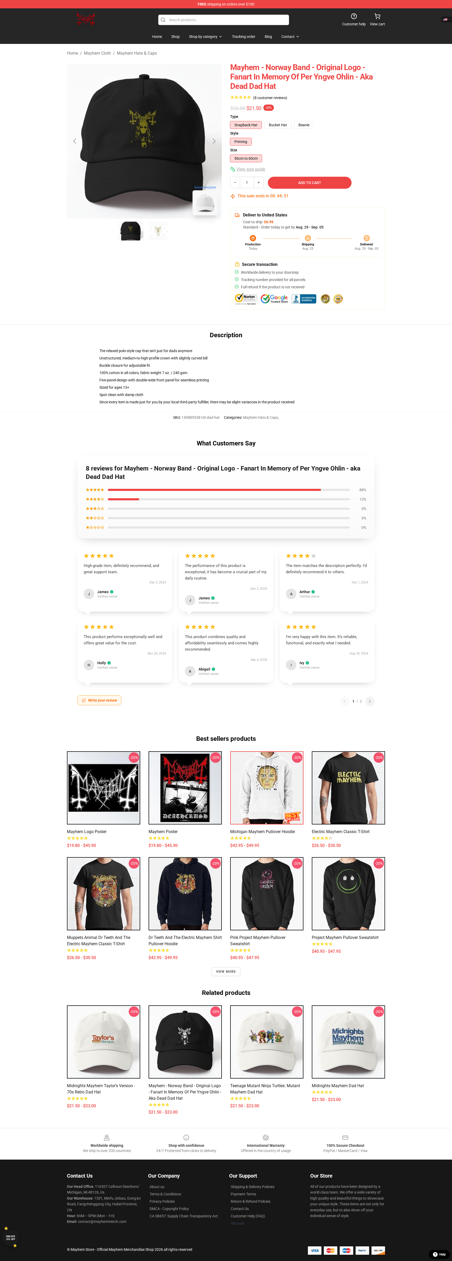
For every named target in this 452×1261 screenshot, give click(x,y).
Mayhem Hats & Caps (137, 53)
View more (226, 971)
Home (72, 53)
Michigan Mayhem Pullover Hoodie (262, 831)
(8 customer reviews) (270, 98)
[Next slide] (213, 141)
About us (157, 1187)
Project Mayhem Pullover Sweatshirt (345, 937)
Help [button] (442, 1254)
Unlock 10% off (10, 1238)
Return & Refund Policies (250, 1201)
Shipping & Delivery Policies (252, 1187)
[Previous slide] (75, 141)
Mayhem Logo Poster (86, 831)
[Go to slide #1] (130, 231)
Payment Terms (243, 1194)
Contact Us (240, 1209)
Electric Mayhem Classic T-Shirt (341, 831)
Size (233, 150)
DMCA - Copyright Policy (169, 1209)
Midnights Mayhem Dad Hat (338, 1085)
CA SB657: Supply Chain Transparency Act (184, 1216)
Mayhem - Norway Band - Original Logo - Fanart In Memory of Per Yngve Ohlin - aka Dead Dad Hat (185, 1092)
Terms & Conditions (165, 1194)
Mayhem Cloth (97, 53)
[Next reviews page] (370, 701)
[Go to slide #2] (158, 231)
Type (234, 116)
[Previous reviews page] (344, 701)
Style (234, 133)
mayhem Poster (163, 831)
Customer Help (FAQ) (248, 1216)
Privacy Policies (162, 1201)
